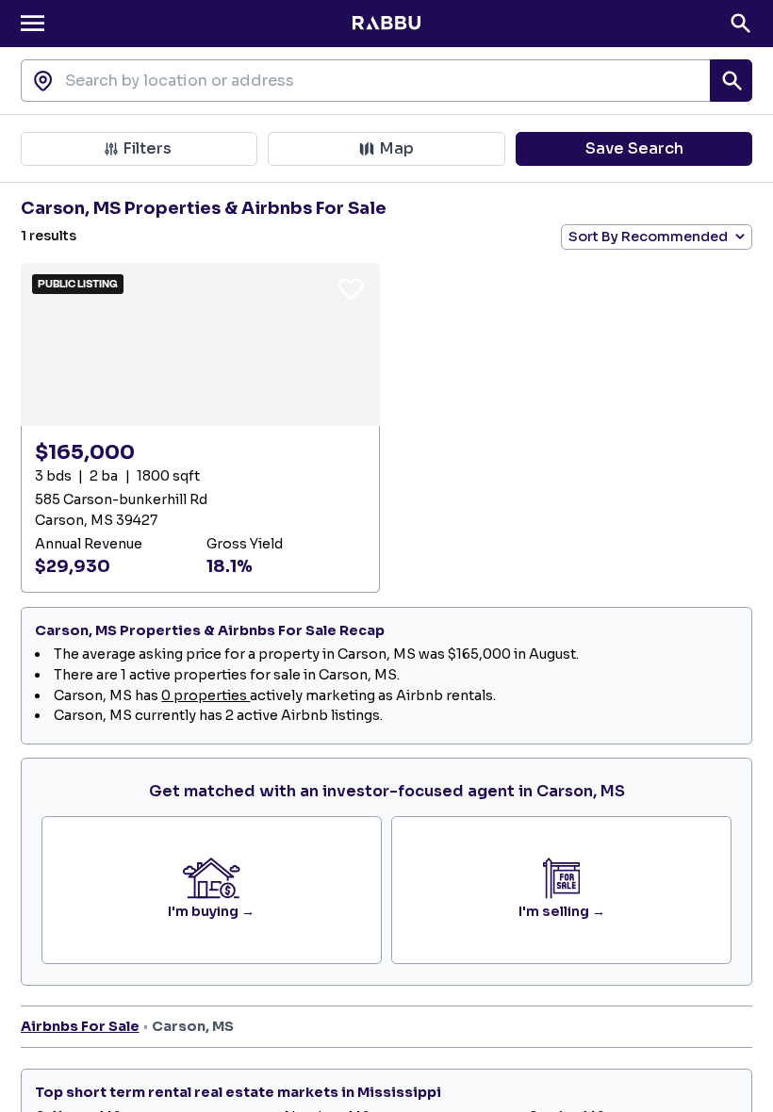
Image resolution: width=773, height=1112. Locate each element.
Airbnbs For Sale (80, 1026)
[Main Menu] (32, 23)
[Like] (351, 288)
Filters (147, 148)
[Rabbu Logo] (386, 24)
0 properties (205, 695)
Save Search (634, 148)
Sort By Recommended (648, 236)
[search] (731, 80)
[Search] (740, 23)
